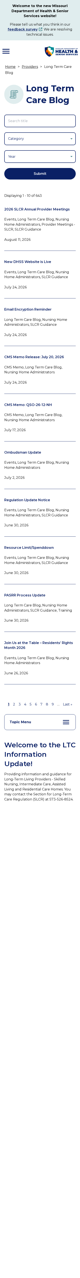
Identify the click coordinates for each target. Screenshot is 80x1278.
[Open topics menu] (66, 722)
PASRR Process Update (24, 595)
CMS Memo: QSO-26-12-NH (28, 405)
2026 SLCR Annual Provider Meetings (37, 209)
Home (10, 67)
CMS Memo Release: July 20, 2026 (34, 357)
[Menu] (6, 51)
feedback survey (23, 29)
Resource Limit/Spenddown (29, 548)
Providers (30, 67)
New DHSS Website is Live (27, 262)
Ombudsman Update (22, 452)
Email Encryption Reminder (28, 309)
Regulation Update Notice (27, 500)
